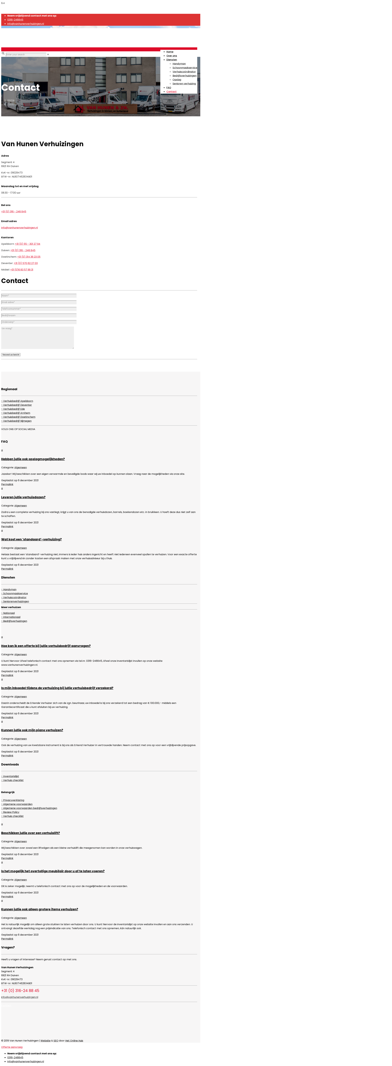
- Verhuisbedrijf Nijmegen (16, 421)
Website (46, 1040)
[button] (99, 455)
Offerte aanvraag (12, 49)
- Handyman (8, 589)
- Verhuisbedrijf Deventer (16, 405)
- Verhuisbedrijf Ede (13, 409)
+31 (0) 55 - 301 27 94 (27, 244)
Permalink (7, 484)
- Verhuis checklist (12, 780)
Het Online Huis (74, 1040)
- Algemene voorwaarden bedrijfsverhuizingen (29, 808)
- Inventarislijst (10, 776)
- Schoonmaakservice (14, 593)
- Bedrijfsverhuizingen (14, 621)
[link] (48, 54)
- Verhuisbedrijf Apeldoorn (17, 401)
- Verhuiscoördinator (13, 597)
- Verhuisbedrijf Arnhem (15, 413)
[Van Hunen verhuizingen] (31, 42)
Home (11, 100)
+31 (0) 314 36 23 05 (28, 257)
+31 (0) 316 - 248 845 (13, 211)
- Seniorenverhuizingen (15, 601)
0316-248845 (15, 19)
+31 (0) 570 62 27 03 (26, 263)
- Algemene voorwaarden (16, 804)
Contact (12, 104)
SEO (56, 1040)
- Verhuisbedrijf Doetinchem (18, 417)
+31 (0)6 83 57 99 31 (21, 269)
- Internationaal (10, 617)
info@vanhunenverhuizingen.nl (25, 23)
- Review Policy (10, 812)
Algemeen (20, 467)
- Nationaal (8, 613)
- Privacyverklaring (12, 800)
